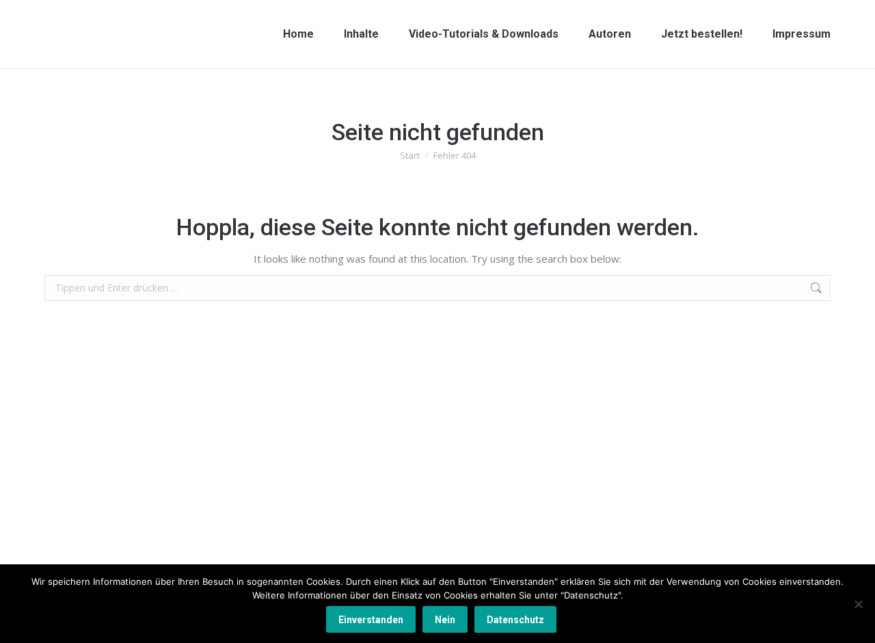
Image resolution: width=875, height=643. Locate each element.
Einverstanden (370, 619)
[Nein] (858, 604)
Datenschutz (515, 619)
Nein (445, 619)
